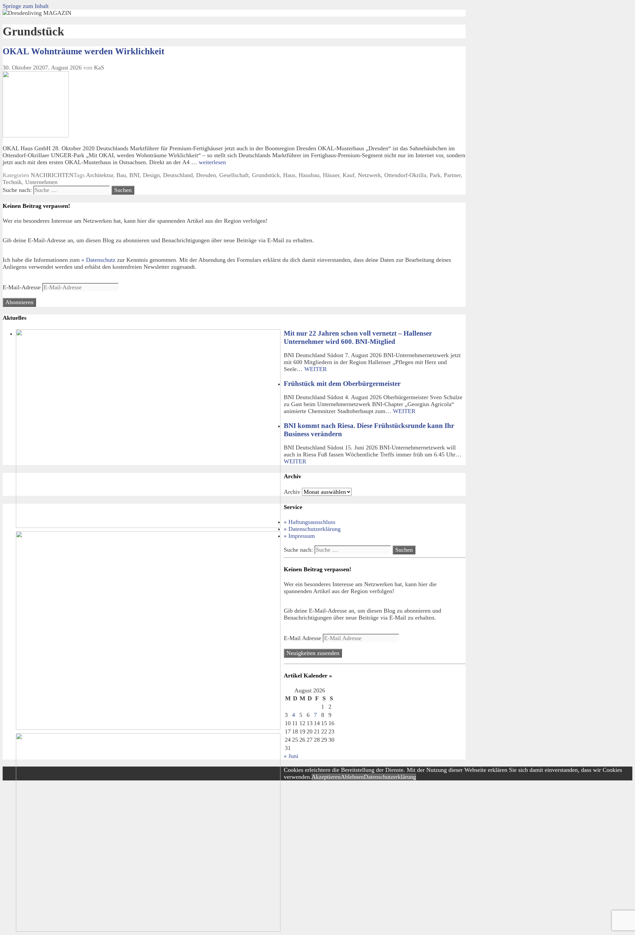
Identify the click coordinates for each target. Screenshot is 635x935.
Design (151, 175)
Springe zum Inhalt (26, 6)
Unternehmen (41, 182)
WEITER (315, 369)
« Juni (291, 756)
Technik (12, 182)
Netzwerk (369, 175)
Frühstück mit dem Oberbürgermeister (342, 384)
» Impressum (299, 536)
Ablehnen (352, 776)
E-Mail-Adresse (22, 287)
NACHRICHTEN (52, 175)
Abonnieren (19, 302)
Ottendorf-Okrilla (405, 175)
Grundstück (266, 175)
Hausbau (309, 175)
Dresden (206, 175)
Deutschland (178, 175)
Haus (289, 175)
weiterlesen (212, 162)
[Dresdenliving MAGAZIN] (37, 13)
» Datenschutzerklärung (312, 529)
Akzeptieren (326, 776)
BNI (134, 175)
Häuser (331, 175)
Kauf (349, 175)
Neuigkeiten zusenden (312, 653)
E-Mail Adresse (303, 638)
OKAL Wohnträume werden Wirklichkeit (83, 51)
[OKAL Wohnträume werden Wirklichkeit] (36, 135)
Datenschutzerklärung (390, 776)
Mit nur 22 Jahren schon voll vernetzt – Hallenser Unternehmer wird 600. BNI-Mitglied (358, 337)
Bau (121, 175)
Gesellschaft (234, 175)
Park (435, 175)
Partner (452, 175)
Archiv (292, 492)
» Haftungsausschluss (309, 522)
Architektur (99, 175)
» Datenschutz (98, 260)
